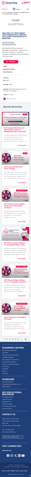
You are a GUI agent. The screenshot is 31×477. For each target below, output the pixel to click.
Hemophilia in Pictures (7, 397)
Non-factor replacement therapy (10, 364)
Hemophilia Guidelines (7, 382)
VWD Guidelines (6, 386)
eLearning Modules (7, 408)
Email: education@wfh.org (9, 432)
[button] (19, 9)
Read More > (22, 145)
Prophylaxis (5, 369)
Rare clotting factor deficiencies (10, 359)
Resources (4, 12)
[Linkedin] (19, 455)
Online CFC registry (7, 404)
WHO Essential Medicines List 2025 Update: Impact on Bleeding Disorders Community (15, 129)
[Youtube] (23, 455)
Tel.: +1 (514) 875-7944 (8, 429)
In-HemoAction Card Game (9, 406)
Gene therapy (5, 366)
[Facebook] (8, 455)
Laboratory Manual (7, 399)
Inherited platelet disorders (9, 362)
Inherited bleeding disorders (9, 350)
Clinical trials (5, 373)
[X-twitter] (15, 455)
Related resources (7, 72)
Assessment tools (6, 401)
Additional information (9, 69)
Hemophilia (5, 352)
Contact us (4, 9)
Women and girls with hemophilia (10, 355)
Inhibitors (4, 371)
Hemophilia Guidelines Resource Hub (11, 384)
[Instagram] (11, 455)
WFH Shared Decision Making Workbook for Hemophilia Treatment (14, 205)
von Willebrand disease (8, 357)
